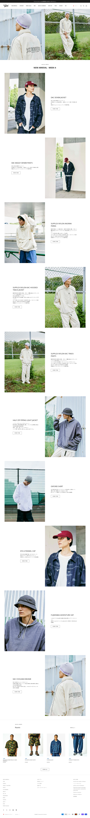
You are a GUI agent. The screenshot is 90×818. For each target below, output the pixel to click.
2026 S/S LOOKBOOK (42, 5)
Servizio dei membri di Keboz (79, 781)
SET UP (4, 793)
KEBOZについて (40, 781)
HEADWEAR (5, 795)
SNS (65, 5)
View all (45, 769)
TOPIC (56, 5)
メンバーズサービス (77, 783)
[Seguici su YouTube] (13, 810)
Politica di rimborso (77, 794)
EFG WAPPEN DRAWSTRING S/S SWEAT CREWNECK (10, 760)
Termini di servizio (77, 792)
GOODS (4, 799)
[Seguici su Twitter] (6, 810)
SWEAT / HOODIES (6, 785)
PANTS (4, 791)
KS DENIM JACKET (50, 759)
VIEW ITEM (55, 108)
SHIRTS (4, 783)
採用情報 (75, 796)
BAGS (4, 797)
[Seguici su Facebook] (3, 810)
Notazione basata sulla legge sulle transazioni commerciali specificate (79, 789)
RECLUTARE (75, 779)
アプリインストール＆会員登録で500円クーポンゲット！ (45, 0)
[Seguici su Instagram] (10, 810)
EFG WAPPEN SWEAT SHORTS (30, 759)
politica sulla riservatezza (78, 785)
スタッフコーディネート (42, 787)
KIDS (35, 5)
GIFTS (4, 801)
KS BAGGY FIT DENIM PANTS (74, 759)
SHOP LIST (50, 5)
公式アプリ (39, 779)
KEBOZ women (28, 5)
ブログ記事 (39, 783)
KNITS (4, 787)
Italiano (16, 814)
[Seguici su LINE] (16, 810)
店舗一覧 (39, 785)
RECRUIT (61, 5)
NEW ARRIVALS (14, 5)
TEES (4, 781)
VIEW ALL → (72, 727)
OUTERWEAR (5, 789)
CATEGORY (22, 5)
